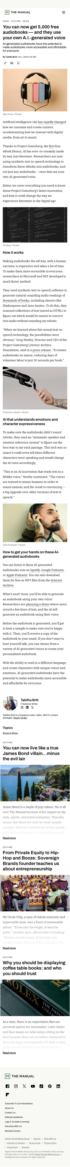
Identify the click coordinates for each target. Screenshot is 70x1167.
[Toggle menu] (63, 12)
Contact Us (10, 1112)
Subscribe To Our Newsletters (19, 1103)
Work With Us (50, 1138)
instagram (22, 707)
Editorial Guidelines (14, 1117)
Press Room (12, 1147)
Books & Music (10, 733)
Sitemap (25, 1147)
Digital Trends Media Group (17, 1138)
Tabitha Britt (11, 57)
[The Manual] (18, 12)
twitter (32, 707)
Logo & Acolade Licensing (17, 1121)
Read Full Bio (20, 718)
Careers (36, 1138)
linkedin (27, 707)
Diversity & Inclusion (16, 1143)
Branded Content (13, 1130)
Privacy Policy (50, 1143)
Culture (8, 742)
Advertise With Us (13, 1126)
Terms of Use (34, 1143)
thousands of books (16, 300)
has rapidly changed (52, 122)
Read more (9, 838)
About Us (9, 1108)
